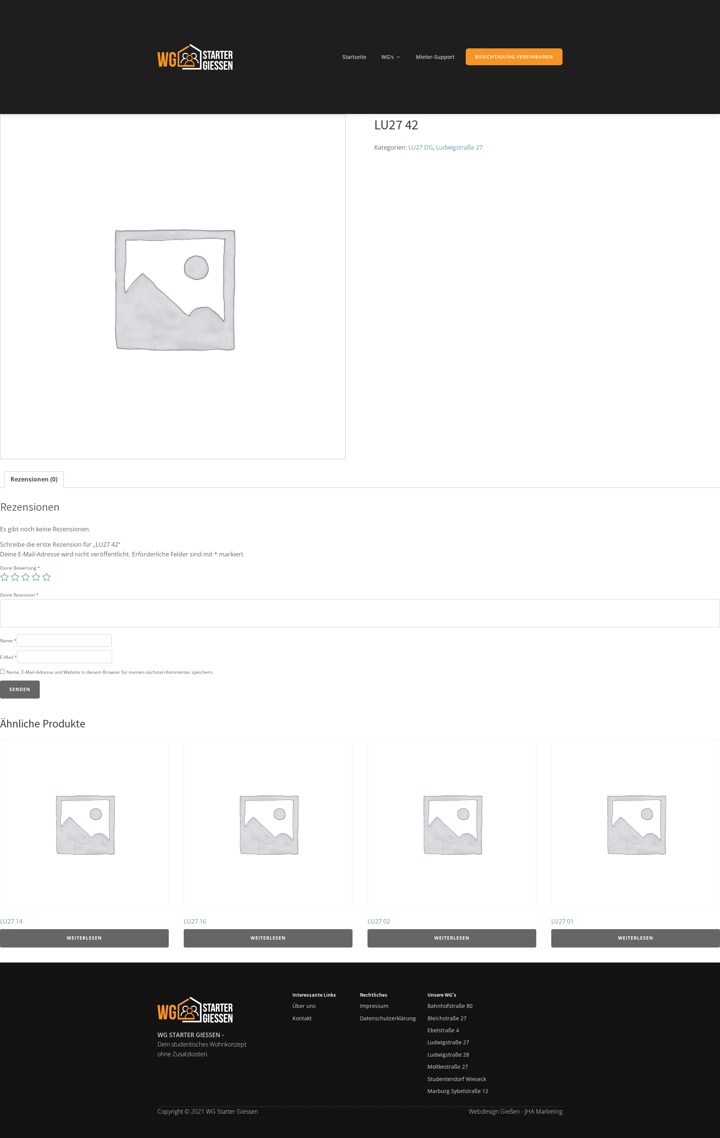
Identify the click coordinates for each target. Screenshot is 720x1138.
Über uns (304, 1005)
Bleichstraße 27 (447, 1018)
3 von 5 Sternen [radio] (25, 577)
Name (8, 640)
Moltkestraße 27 (448, 1066)
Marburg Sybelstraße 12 (458, 1091)
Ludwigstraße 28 (448, 1054)
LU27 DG (420, 147)
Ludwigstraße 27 (459, 147)
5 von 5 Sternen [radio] (46, 577)
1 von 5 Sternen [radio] (4, 577)
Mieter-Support (435, 56)
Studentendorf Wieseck (457, 1079)
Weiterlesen (84, 938)
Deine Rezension (19, 595)
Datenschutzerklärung (388, 1018)
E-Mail (8, 657)
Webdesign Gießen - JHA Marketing (515, 1111)
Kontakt (302, 1018)
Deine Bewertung (20, 568)
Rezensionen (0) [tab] (33, 479)
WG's (387, 56)
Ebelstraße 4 (443, 1030)
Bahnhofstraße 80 (450, 1005)
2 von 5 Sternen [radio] (15, 577)
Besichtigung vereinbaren (514, 56)
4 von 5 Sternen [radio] (36, 577)
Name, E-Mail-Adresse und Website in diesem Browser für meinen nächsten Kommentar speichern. (109, 672)
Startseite (354, 56)
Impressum (374, 1005)
